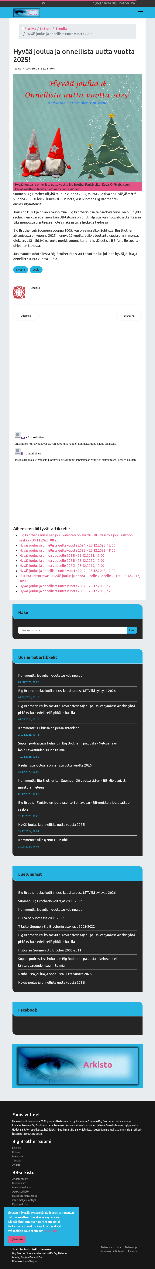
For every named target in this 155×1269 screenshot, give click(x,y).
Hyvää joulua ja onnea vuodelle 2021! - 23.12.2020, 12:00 (61, 560)
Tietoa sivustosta (111, 1247)
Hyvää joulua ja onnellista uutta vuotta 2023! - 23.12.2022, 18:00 (67, 550)
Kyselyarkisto (20, 1204)
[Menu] (140, 12)
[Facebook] (43, 3)
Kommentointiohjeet (112, 1251)
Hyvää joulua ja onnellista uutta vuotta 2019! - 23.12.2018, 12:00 (67, 571)
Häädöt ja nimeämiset (24, 1195)
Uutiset (16, 1152)
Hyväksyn (16, 1239)
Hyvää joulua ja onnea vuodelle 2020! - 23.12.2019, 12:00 (61, 565)
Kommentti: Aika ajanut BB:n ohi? (43, 843)
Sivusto (20, 269)
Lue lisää (51, 1230)
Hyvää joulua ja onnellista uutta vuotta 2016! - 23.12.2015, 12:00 (67, 591)
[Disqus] (77, 380)
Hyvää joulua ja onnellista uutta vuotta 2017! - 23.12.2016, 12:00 (67, 586)
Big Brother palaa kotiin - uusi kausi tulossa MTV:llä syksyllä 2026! (67, 694)
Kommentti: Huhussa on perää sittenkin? (48, 731)
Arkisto (16, 1164)
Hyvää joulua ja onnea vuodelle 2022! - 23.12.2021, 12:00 (61, 555)
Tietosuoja (131, 1247)
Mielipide (17, 1156)
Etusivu (16, 1147)
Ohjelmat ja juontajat (24, 1200)
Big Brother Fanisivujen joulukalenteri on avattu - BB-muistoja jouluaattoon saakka (75, 809)
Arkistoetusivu (20, 1178)
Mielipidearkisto (21, 1187)
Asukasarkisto (20, 1191)
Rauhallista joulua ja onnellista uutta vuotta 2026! (55, 768)
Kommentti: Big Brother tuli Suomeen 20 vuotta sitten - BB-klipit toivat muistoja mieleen (72, 787)
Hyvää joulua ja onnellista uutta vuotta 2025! (51, 828)
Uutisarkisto (19, 1183)
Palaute (132, 1251)
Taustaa (17, 1160)
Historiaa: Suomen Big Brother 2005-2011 (49, 950)
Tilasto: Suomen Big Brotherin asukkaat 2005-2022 (56, 926)
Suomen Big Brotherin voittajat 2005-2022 (50, 901)
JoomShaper (29, 1261)
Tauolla (17, 68)
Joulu (36, 269)
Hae (131, 630)
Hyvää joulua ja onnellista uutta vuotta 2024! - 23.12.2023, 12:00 (67, 545)
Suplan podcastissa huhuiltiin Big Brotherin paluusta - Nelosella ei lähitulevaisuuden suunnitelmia (67, 749)
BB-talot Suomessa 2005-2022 (41, 918)
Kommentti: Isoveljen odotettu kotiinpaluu (50, 678)
